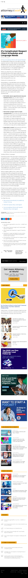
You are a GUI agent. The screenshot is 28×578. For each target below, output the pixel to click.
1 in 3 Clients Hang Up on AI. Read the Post (13, 528)
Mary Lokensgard (6, 57)
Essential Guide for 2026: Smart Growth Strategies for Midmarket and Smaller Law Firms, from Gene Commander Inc (15, 244)
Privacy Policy (14, 570)
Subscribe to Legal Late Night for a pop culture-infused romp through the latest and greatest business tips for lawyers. (14, 234)
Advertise (19, 571)
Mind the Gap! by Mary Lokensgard (13, 204)
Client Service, (10, 212)
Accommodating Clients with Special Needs (14, 60)
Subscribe (14, 279)
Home (25, 573)
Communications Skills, (18, 212)
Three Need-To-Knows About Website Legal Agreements (19, 252)
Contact (25, 571)
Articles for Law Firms (14, 261)
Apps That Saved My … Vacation (8, 251)
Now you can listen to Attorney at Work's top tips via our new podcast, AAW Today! (15, 241)
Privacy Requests (23, 570)
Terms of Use (13, 571)
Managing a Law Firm (9, 213)
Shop (22, 573)
